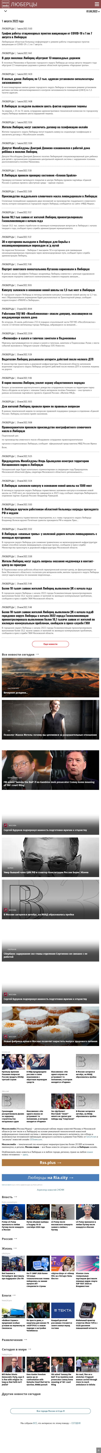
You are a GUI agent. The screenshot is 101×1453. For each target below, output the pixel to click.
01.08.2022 (91, 11)
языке (90, 1152)
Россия (7, 1239)
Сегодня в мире (14, 1349)
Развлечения (12, 1340)
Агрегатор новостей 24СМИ (50, 1189)
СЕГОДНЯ (75, 1423)
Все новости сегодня (18, 654)
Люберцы (8, 28)
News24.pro (7, 1300)
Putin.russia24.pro (9, 1202)
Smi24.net (6, 1052)
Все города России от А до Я (50, 1411)
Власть (7, 1197)
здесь (25, 1154)
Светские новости (6, 1185)
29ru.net (5, 1091)
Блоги (6, 1295)
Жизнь (7, 1248)
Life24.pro (6, 1253)
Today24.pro (7, 1354)
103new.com (36, 1139)
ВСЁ (35, 1423)
